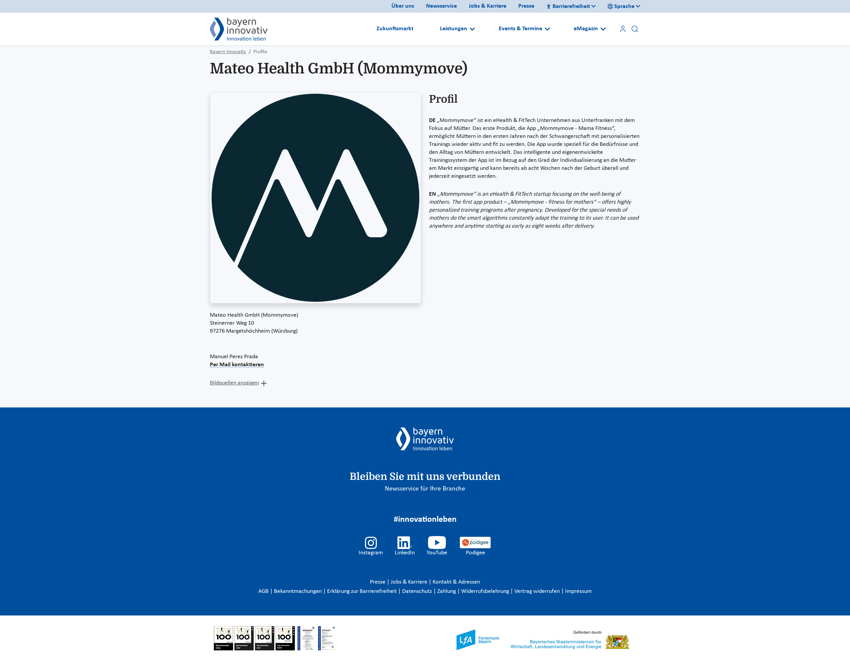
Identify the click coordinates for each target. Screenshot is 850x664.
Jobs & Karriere (487, 6)
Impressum (578, 591)
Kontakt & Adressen (456, 582)
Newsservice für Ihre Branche (425, 489)
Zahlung (447, 591)
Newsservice (441, 6)
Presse (526, 6)
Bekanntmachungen (298, 591)
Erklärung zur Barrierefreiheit (362, 591)
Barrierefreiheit (571, 6)
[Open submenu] (472, 29)
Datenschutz (417, 591)
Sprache (624, 6)
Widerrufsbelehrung (485, 591)
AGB (264, 591)
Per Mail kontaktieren (237, 365)
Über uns (402, 6)
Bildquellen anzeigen (234, 383)
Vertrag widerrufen (537, 591)
